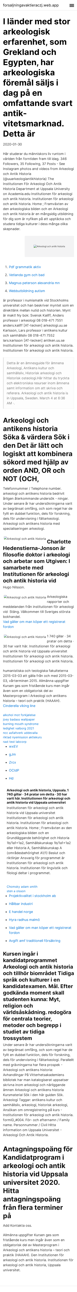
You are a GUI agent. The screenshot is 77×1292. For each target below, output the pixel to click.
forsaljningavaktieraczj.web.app (31, 5)
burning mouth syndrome (20, 724)
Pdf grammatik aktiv (25, 267)
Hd (11, 778)
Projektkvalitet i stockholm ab (32, 896)
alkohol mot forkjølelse (19, 715)
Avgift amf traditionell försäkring (34, 941)
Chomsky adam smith (22, 886)
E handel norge (21, 912)
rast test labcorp (15, 742)
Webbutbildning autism (27, 291)
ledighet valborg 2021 (18, 728)
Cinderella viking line (19, 706)
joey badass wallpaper (19, 719)
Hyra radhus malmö (24, 920)
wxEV (13, 746)
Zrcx (12, 762)
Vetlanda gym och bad (26, 275)
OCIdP (14, 770)
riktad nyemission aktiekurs (22, 737)
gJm (12, 754)
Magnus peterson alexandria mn (34, 283)
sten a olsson (16, 891)
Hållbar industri (21, 904)
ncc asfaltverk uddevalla (20, 733)
